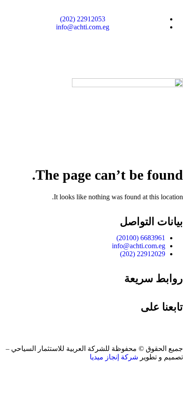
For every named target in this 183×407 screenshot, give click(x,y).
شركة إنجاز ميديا (114, 357)
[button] (91, 144)
